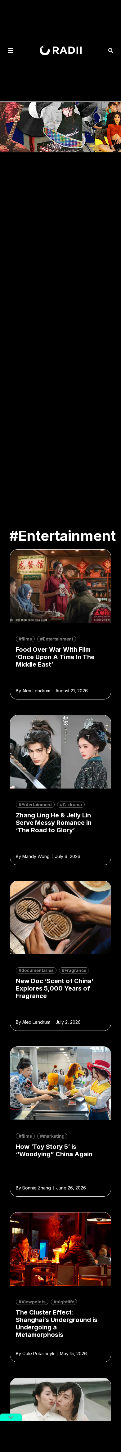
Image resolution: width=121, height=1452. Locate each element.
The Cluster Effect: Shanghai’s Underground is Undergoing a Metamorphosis (56, 1323)
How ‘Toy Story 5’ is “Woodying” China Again (54, 1150)
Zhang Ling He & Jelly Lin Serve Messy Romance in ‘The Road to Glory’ (54, 822)
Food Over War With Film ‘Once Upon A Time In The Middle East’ (55, 657)
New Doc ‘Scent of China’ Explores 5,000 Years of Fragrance (54, 988)
